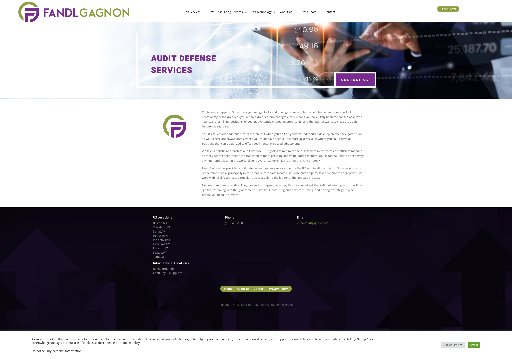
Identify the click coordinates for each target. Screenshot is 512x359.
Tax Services (192, 12)
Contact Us (355, 80)
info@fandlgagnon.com (312, 223)
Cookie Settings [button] (453, 345)
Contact (330, 12)
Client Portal (448, 9)
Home (228, 289)
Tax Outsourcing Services (226, 12)
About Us (286, 12)
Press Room (308, 12)
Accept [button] (474, 345)
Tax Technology (261, 12)
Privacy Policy (278, 289)
